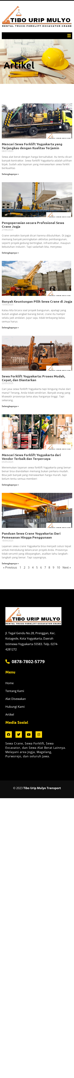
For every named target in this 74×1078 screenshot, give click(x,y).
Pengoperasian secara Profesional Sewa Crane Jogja (33, 225)
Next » (67, 567)
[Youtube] (29, 734)
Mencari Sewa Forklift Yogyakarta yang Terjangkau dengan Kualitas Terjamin (32, 146)
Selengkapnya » (10, 174)
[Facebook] (8, 734)
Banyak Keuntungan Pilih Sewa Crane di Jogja (37, 301)
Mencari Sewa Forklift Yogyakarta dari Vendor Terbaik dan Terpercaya (31, 457)
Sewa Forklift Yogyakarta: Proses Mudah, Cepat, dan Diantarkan (33, 378)
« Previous (10, 567)
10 (58, 567)
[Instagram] (39, 734)
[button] (69, 35)
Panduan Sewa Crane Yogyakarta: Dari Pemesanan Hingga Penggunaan (31, 535)
